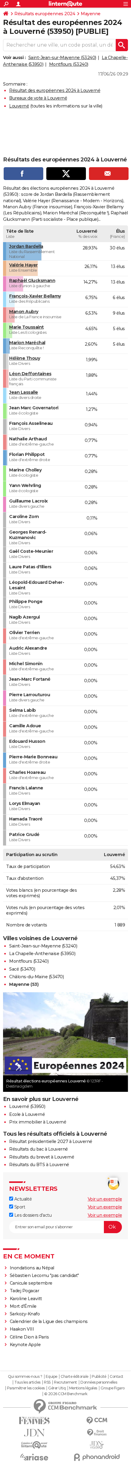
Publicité (99, 1376)
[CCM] (97, 1420)
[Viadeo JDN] (97, 1445)
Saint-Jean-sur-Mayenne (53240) (62, 57)
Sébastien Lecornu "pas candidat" (44, 1275)
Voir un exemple (105, 1199)
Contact (116, 1376)
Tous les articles (27, 1382)
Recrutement (65, 1382)
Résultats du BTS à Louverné (39, 1164)
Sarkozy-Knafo (25, 1314)
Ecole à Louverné (27, 1114)
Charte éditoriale (74, 1376)
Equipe (51, 1376)
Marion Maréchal (27, 342)
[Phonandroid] (97, 1457)
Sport (19, 1207)
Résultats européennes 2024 (44, 13)
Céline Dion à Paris (29, 1337)
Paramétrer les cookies (26, 1388)
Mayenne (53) (23, 984)
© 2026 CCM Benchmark (65, 1394)
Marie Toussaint (26, 327)
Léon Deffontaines (30, 373)
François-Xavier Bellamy (35, 296)
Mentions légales (83, 1388)
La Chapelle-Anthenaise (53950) (42, 953)
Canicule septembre (31, 1283)
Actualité (22, 1199)
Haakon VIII (22, 1329)
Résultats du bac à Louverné (38, 1149)
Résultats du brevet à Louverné (41, 1157)
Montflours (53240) (68, 64)
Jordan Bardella (26, 246)
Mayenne (91, 13)
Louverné (19, 106)
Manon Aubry (23, 311)
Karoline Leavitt (26, 1298)
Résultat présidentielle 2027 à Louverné (50, 1141)
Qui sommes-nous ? (25, 1376)
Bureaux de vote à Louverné (38, 98)
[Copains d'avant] (34, 1445)
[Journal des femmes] (34, 1420)
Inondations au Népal (32, 1268)
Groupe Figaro (113, 1388)
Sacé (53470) (22, 969)
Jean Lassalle (23, 392)
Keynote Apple (25, 1344)
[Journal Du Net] (34, 1433)
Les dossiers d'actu (32, 1215)
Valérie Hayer (23, 265)
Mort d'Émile (23, 1306)
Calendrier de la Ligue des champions (49, 1321)
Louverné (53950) (27, 1106)
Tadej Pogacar (24, 1290)
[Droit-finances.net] (97, 1433)
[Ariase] (34, 1457)
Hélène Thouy (24, 358)
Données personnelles (98, 1382)
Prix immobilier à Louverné (37, 1122)
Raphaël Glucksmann (32, 280)
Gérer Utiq (57, 1388)
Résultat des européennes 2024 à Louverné (54, 90)
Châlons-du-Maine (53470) (36, 976)
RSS (47, 1382)
